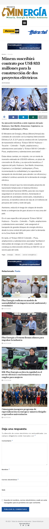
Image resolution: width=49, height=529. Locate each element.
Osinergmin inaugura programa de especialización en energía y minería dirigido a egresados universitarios (24, 412)
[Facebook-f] (20, 525)
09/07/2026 (7, 343)
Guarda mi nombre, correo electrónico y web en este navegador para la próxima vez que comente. (25, 501)
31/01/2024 (6, 83)
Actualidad (8, 367)
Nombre (6, 469)
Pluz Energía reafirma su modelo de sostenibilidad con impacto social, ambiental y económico (24, 303)
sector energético (29, 255)
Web (3, 490)
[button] (24, 22)
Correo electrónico (10, 479)
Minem (17, 255)
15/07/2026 (7, 308)
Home (4, 54)
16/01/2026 (7, 417)
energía (10, 255)
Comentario (7, 441)
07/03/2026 (7, 380)
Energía (10, 54)
